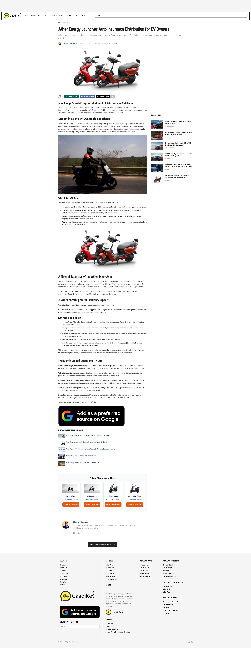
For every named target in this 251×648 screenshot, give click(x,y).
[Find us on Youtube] (189, 642)
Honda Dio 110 (167, 571)
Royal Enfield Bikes (112, 579)
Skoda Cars (63, 582)
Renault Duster (145, 576)
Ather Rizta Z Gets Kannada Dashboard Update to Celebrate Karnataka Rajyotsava (91, 449)
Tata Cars (63, 571)
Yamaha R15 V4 (168, 605)
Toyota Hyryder (145, 573)
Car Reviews (53, 15)
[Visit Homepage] (13, 16)
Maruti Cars (64, 568)
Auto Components (80, 15)
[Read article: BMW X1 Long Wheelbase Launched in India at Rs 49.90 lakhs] (157, 124)
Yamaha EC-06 (167, 586)
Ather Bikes (110, 565)
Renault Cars (64, 579)
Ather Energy (63, 107)
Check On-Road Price (71, 504)
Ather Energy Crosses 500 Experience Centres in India (82, 463)
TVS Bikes (109, 571)
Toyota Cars (64, 573)
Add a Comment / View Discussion (102, 545)
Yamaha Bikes (110, 576)
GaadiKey (65, 642)
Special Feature (106, 43)
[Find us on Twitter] (186, 642)
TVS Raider (166, 613)
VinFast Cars (64, 576)
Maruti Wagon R (145, 568)
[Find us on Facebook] (183, 642)
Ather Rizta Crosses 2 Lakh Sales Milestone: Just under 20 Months (86, 442)
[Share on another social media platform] (112, 96)
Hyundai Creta (144, 565)
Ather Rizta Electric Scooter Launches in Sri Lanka (81, 456)
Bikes (26, 15)
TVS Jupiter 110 (168, 568)
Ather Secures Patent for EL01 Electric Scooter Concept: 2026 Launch (88, 435)
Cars (33, 15)
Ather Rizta (166, 592)
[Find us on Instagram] (192, 642)
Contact (69, 15)
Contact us (109, 623)
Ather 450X (166, 589)
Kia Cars (62, 585)
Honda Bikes (110, 568)
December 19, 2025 (85, 43)
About (61, 15)
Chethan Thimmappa (70, 43)
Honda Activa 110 (168, 565)
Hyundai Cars (64, 565)
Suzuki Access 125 (169, 573)
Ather (68, 22)
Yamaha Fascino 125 (169, 576)
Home (59, 22)
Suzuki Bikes (110, 573)
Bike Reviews (42, 15)
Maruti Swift (144, 571)
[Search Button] (245, 16)
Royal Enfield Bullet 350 (170, 610)
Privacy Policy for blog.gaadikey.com (118, 632)
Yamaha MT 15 (167, 608)
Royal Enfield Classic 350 (171, 602)
